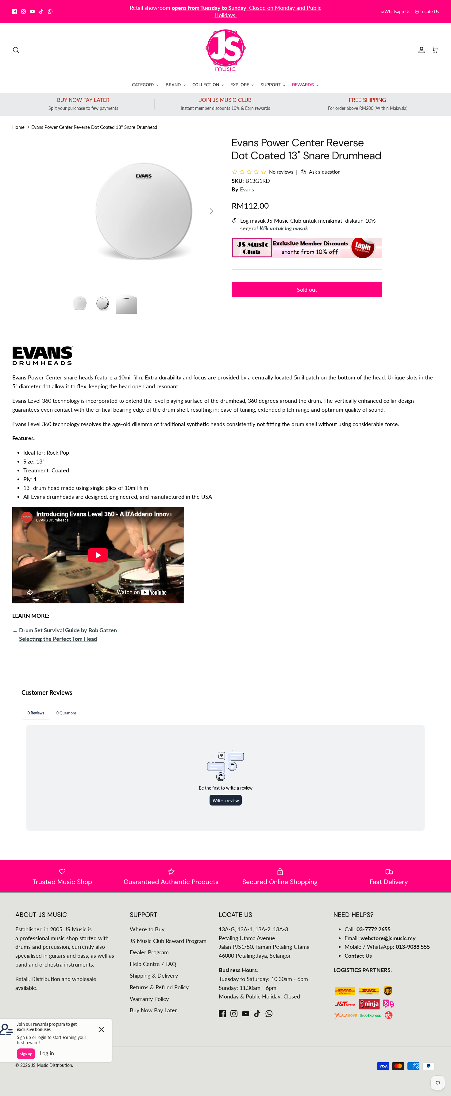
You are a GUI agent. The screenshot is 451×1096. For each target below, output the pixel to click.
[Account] (420, 50)
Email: (380, 938)
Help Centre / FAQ (153, 963)
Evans (247, 189)
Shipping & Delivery (154, 975)
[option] (143, 211)
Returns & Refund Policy (159, 987)
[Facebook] (14, 11)
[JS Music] (225, 50)
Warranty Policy (149, 998)
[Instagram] (23, 11)
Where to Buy (147, 929)
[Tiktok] (41, 11)
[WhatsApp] (50, 11)
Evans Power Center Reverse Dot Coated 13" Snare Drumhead (94, 126)
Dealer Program (149, 952)
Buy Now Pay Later (153, 1010)
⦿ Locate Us (427, 11)
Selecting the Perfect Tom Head (58, 638)
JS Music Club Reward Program (168, 940)
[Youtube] (32, 11)
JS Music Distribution (51, 1065)
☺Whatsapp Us (395, 11)
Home (18, 126)
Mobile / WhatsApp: (387, 946)
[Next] (211, 211)
